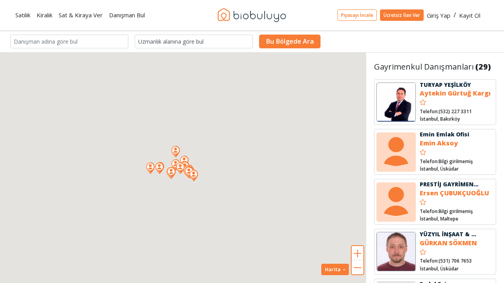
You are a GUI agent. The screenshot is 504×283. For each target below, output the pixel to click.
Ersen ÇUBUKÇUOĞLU (454, 193)
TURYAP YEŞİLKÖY (445, 84)
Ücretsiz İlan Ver (402, 15)
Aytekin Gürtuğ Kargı (455, 93)
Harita (333, 269)
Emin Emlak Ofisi (444, 134)
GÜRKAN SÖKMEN (448, 243)
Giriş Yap (438, 15)
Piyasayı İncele (357, 15)
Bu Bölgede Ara (290, 41)
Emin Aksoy (439, 143)
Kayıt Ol (469, 15)
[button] (194, 176)
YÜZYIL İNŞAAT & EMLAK (455, 234)
